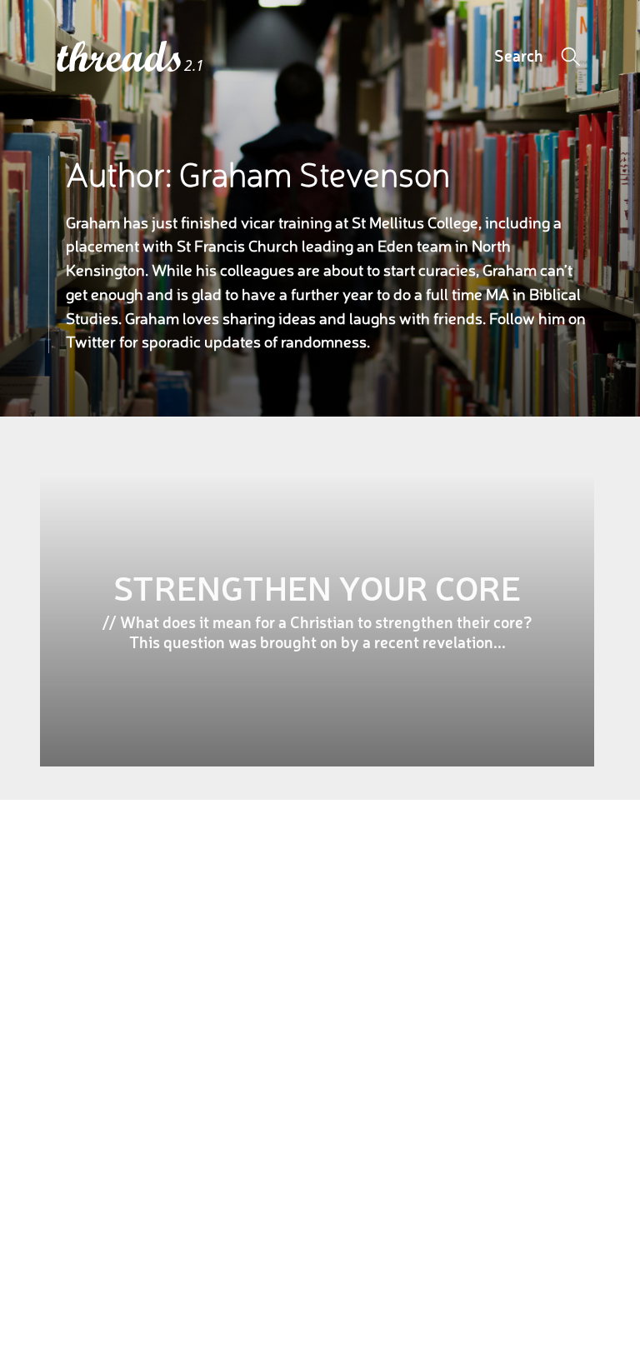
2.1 (194, 65)
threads (120, 58)
